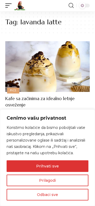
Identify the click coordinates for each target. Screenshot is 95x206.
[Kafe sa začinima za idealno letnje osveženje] (47, 66)
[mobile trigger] (9, 5)
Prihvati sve (47, 166)
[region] (47, 157)
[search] (71, 5)
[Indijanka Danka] (19, 5)
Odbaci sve (47, 194)
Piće (13, 90)
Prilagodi (47, 180)
